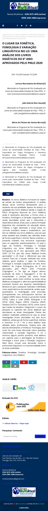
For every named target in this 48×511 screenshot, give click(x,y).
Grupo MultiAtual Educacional (14, 451)
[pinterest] (30, 25)
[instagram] (26, 25)
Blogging (21, 504)
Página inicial (6, 35)
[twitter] (21, 25)
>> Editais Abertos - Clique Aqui (15, 423)
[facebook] (17, 25)
